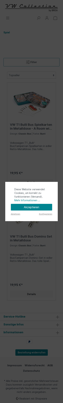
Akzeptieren (31, 207)
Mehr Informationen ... (27, 200)
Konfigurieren (45, 214)
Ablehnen (15, 214)
